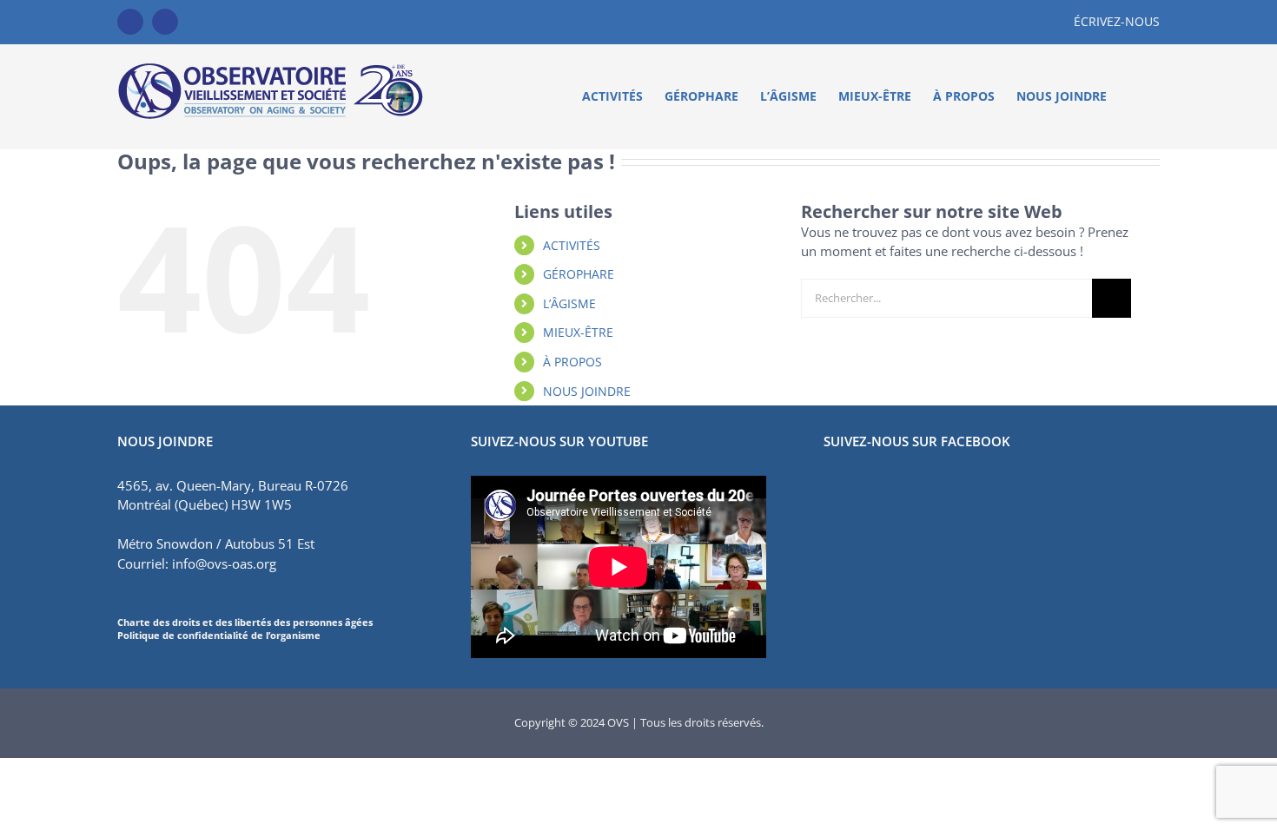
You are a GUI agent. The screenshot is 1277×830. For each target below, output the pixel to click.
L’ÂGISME (569, 303)
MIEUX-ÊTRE (578, 332)
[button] (1133, 96)
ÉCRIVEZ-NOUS (1117, 21)
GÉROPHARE (578, 274)
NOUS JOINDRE (587, 391)
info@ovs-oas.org (224, 563)
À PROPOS (572, 361)
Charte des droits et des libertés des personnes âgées (245, 622)
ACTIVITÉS (571, 245)
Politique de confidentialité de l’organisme (219, 635)
